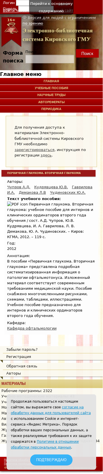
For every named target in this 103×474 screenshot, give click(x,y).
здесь (46, 155)
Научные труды (51, 95)
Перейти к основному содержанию (51, 7)
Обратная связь (21, 366)
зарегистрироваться (34, 150)
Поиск (31, 52)
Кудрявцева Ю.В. (51, 187)
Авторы (13, 373)
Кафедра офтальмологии (31, 328)
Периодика (51, 109)
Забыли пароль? (22, 349)
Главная (51, 81)
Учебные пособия (51, 88)
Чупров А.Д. (18, 187)
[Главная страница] (11, 46)
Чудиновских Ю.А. (68, 192)
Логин (9, 3)
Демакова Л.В (32, 192)
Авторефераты (51, 102)
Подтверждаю (51, 460)
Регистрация (18, 356)
